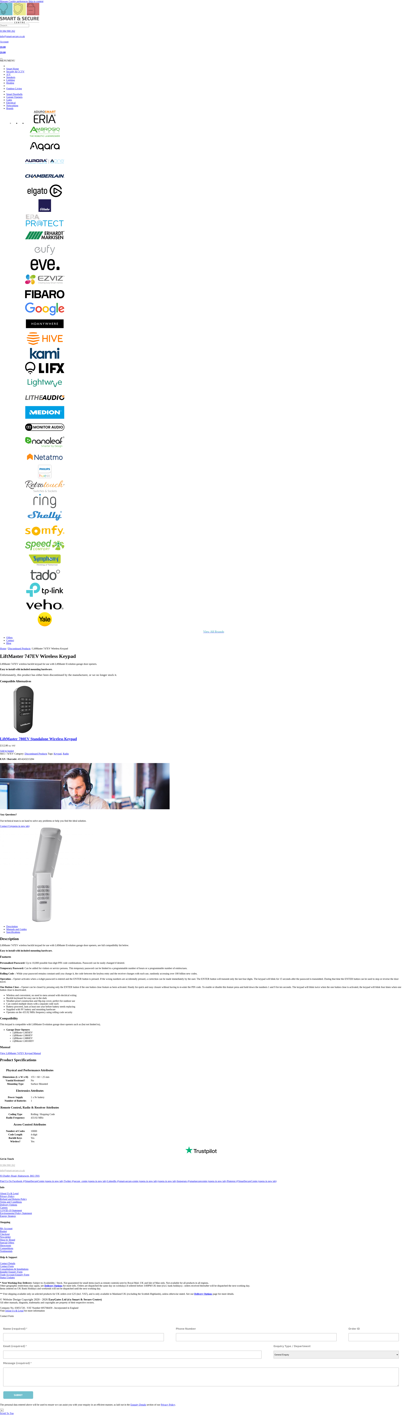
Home (3, 648)
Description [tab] (12, 926)
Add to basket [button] (7, 751)
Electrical (11, 102)
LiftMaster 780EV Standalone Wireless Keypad (38, 739)
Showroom (5, 1245)
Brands (9, 108)
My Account (6, 1228)
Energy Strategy (8, 1216)
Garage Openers (14, 97)
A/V (8, 74)
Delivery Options (8, 1204)
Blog (8, 643)
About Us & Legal (9, 1193)
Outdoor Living (14, 88)
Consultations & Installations (14, 1269)
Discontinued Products (19, 648)
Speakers (10, 77)
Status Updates (7, 1277)
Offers (9, 637)
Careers (4, 1207)
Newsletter (5, 1236)
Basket (3, 1231)
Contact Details (7, 1263)
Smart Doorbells (14, 94)
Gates (9, 100)
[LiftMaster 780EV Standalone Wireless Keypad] (23, 732)
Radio (66, 754)
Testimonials (6, 1251)
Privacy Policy (7, 1196)
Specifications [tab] (13, 932)
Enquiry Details (138, 1404)
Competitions (6, 1248)
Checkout (5, 1234)
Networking (12, 105)
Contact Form (7, 1266)
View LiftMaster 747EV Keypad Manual (20, 1053)
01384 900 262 (7, 1165)
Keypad (58, 754)
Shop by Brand (7, 1239)
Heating (10, 83)
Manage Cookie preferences (14, 1)
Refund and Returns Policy (13, 1199)
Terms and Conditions (11, 1202)
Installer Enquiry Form (11, 1272)
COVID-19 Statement (11, 1210)
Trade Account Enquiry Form (14, 1274)
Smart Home (12, 68)
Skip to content (35, 1)
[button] (7, 60)
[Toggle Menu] (1, 58)
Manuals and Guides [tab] (16, 929)
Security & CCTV (15, 71)
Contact (10, 640)
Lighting (10, 80)
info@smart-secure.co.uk (12, 1170)
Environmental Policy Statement (16, 1213)
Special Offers (7, 1242)
